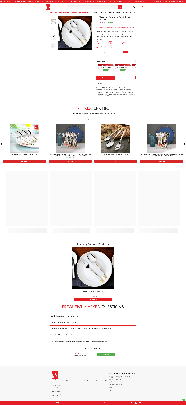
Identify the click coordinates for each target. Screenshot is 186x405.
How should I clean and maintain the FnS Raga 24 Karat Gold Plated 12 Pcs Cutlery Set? (79, 341)
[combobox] (92, 7)
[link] (27, 229)
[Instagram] (136, 402)
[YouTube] (140, 402)
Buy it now (126, 78)
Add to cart (92, 299)
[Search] (94, 7)
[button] (53, 16)
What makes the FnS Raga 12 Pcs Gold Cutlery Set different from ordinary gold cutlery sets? (80, 328)
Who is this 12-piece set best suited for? (63, 335)
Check (126, 52)
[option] (75, 33)
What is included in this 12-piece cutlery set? (64, 322)
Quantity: (98, 56)
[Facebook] (131, 402)
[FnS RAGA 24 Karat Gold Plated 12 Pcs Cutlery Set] (93, 268)
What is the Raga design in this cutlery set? (64, 316)
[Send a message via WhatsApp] (183, 400)
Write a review (106, 354)
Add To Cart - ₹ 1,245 (106, 78)
